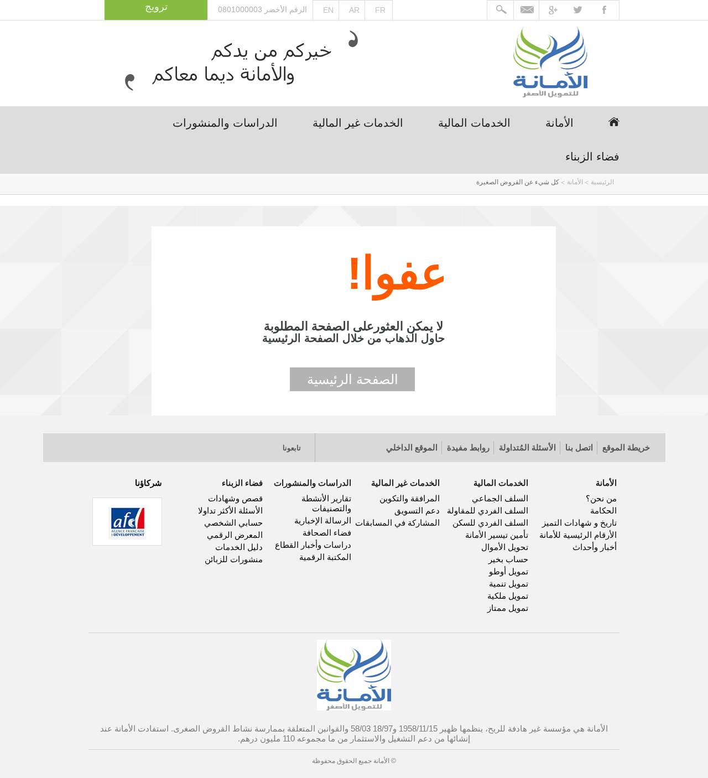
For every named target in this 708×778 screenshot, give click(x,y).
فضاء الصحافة (327, 532)
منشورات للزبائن (234, 559)
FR (380, 10)
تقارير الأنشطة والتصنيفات (326, 503)
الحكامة (603, 510)
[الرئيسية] (550, 63)
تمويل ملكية (507, 595)
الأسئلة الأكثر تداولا (230, 510)
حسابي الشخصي (233, 522)
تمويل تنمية (508, 583)
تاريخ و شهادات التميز (579, 522)
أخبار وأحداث (594, 547)
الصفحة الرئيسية (352, 379)
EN (328, 10)
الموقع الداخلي (412, 447)
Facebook (607, 10)
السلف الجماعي (500, 498)
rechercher (500, 10)
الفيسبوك (261, 443)
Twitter (583, 10)
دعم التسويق (417, 510)
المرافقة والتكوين (409, 498)
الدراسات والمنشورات (225, 123)
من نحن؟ (601, 498)
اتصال (166, 443)
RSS (189, 443)
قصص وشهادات (235, 498)
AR (354, 10)
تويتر (237, 443)
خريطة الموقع (626, 447)
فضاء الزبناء (592, 157)
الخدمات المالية (474, 123)
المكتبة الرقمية (325, 557)
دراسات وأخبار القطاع (313, 544)
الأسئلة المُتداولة (527, 447)
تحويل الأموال (504, 547)
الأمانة (559, 123)
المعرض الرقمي (235, 535)
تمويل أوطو (508, 571)
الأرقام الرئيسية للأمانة (578, 535)
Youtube (559, 10)
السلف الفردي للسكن (490, 522)
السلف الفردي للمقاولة (487, 510)
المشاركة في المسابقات (397, 522)
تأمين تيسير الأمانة (496, 535)
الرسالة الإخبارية (322, 520)
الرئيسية (614, 121)
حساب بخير (508, 559)
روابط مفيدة (468, 447)
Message (527, 10)
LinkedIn (213, 443)
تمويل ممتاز (507, 608)
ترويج (156, 6)
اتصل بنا (579, 447)
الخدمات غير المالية (358, 123)
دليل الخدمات (239, 547)
